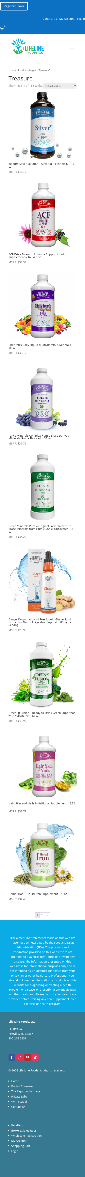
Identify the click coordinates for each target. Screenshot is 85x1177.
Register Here (14, 6)
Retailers (17, 1125)
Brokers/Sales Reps (24, 1130)
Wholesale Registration (26, 1135)
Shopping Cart (20, 1146)
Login (14, 1151)
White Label (19, 1101)
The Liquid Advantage (25, 1091)
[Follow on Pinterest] (27, 1057)
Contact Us (50, 19)
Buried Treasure (22, 1086)
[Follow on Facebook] (11, 1057)
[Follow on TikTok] (35, 1057)
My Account (67, 19)
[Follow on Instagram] (19, 1057)
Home (12, 70)
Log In (81, 19)
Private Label (19, 1096)
